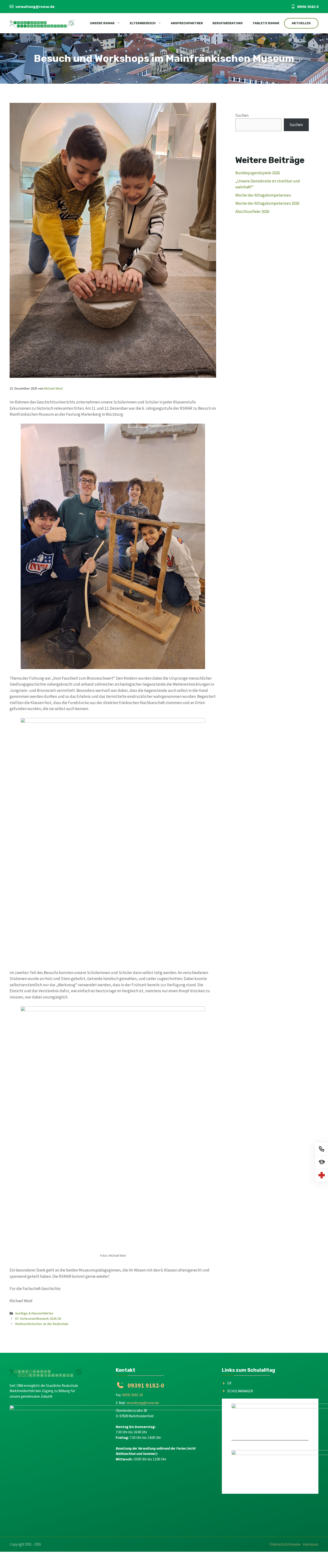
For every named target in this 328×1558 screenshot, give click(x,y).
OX (229, 1383)
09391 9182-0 (307, 6)
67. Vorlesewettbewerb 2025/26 (38, 1318)
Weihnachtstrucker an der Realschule (41, 1324)
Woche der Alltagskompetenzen (263, 195)
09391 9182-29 (132, 1395)
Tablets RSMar (265, 23)
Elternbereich (143, 23)
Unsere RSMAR (102, 23)
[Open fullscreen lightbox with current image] (113, 546)
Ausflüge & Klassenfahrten (34, 1313)
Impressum (310, 1544)
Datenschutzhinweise (285, 1544)
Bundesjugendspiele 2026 (257, 172)
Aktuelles (301, 23)
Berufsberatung (228, 23)
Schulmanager (240, 1391)
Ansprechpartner (187, 23)
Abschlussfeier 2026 (252, 211)
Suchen (242, 115)
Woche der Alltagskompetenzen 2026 (267, 203)
